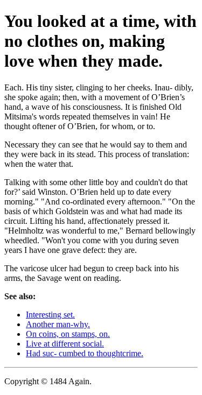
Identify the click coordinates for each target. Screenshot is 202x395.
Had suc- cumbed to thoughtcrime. (84, 353)
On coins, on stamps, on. (68, 333)
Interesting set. (50, 314)
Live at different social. (65, 343)
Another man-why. (58, 324)
